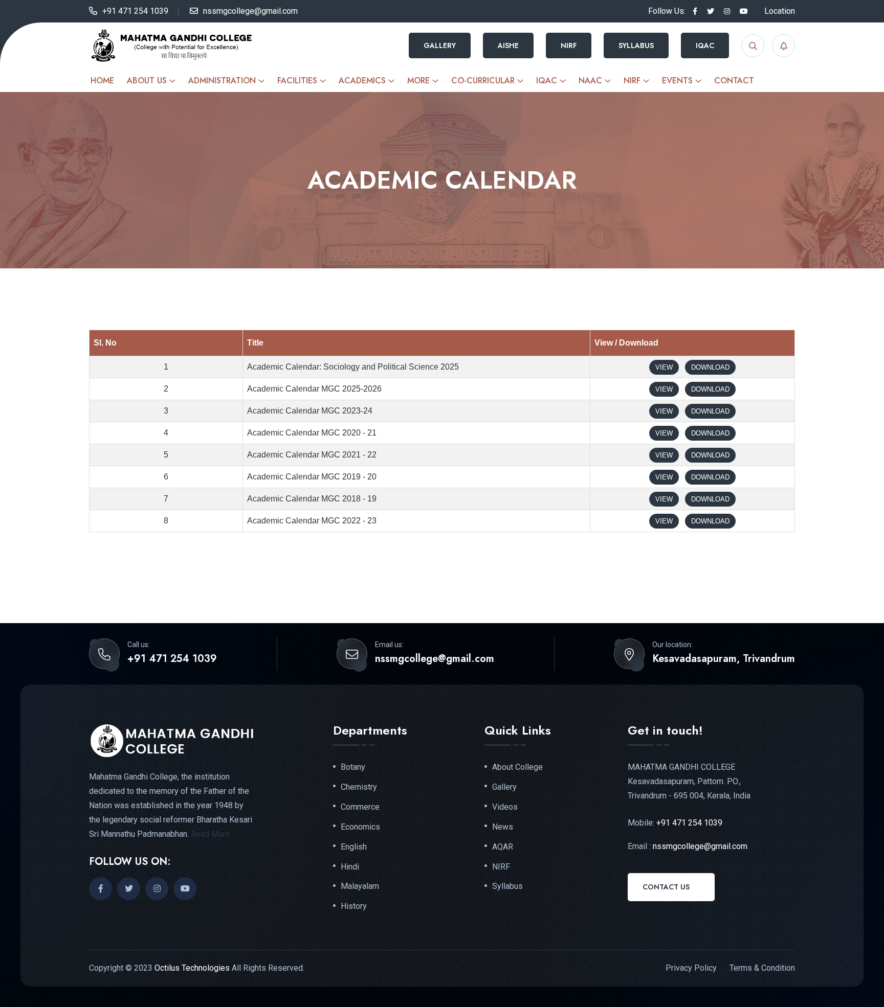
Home (102, 80)
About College (517, 767)
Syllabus (636, 45)
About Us (147, 80)
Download (710, 367)
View (664, 367)
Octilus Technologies (192, 968)
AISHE (508, 45)
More (418, 80)
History (354, 906)
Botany (353, 767)
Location (779, 11)
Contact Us (666, 887)
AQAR (502, 847)
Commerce (360, 807)
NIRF (569, 45)
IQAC (705, 45)
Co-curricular (483, 80)
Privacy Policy (691, 968)
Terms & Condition (762, 968)
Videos (505, 807)
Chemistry (359, 787)
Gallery (440, 45)
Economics (360, 827)
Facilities (297, 80)
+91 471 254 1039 (135, 11)
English (354, 847)
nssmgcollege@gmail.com (250, 11)
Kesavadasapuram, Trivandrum (723, 659)
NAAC (590, 80)
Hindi (350, 867)
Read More (210, 834)
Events (677, 80)
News (502, 827)
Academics (362, 80)
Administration (222, 80)
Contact (734, 80)
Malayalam (360, 886)
